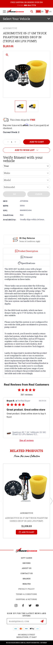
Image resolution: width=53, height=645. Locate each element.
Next (51, 500)
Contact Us (26, 573)
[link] (26, 433)
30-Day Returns (27, 238)
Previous (1, 500)
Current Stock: (11, 132)
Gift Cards (26, 558)
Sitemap (44, 643)
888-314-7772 (30, 5)
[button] (39, 11)
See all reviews (27, 440)
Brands (27, 578)
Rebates (26, 584)
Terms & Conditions (26, 594)
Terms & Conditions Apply (29, 241)
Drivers (26, 563)
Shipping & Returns (26, 599)
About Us (26, 568)
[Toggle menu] (4, 11)
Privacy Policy (26, 589)
